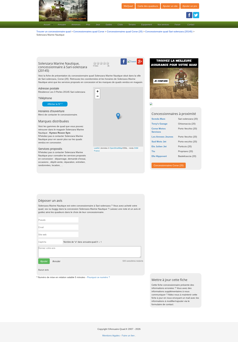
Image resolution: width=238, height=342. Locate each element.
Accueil (47, 25)
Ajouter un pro (189, 6)
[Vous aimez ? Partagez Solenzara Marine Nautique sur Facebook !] (124, 61)
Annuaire (62, 25)
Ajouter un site (170, 6)
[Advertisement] (114, 45)
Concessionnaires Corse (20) (169, 165)
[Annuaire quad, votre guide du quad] (63, 10)
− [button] (97, 96)
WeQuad (128, 6)
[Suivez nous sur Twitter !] (196, 15)
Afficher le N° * (54, 104)
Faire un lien (128, 335)
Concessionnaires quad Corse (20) (125, 31)
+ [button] (97, 91)
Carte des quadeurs (148, 6)
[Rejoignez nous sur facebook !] (189, 15)
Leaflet (96, 148)
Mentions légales (111, 335)
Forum (177, 25)
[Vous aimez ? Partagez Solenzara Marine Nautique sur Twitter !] (131, 61)
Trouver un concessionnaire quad (53, 31)
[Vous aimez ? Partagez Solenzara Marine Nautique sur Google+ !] (140, 61)
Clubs (120, 25)
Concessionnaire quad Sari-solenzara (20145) (169, 31)
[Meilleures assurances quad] (174, 78)
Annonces (76, 25)
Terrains (132, 25)
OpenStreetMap (116, 148)
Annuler (56, 261)
